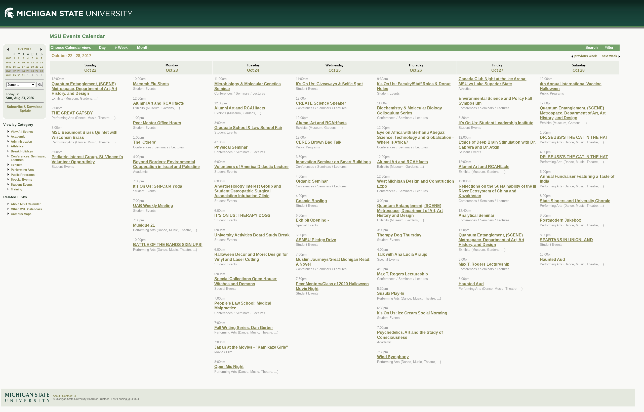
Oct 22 (90, 70)
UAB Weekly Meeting (153, 205)
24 (23, 71)
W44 (8, 75)
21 (41, 66)
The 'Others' (144, 142)
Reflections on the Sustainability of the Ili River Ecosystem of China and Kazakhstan (497, 191)
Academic (18, 136)
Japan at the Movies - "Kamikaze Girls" (251, 347)
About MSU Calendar (26, 204)
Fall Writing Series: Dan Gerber (243, 327)
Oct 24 (253, 70)
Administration (21, 141)
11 (28, 62)
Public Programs (23, 175)
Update (25, 110)
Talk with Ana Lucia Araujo (402, 254)
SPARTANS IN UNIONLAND (566, 239)
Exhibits (16, 165)
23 (18, 71)
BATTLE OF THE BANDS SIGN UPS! (168, 244)
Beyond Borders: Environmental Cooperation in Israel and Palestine (166, 164)
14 (41, 62)
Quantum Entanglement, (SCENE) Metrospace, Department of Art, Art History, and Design (84, 88)
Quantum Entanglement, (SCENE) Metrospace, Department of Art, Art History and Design (410, 210)
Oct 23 (172, 70)
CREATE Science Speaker (321, 103)
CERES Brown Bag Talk (318, 142)
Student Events (22, 184)
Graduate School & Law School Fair (248, 127)
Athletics (17, 146)
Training (16, 189)
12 (32, 62)
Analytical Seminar (476, 215)
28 (41, 71)
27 (36, 71)
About (56, 395)
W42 (8, 66)
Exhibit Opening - (312, 220)
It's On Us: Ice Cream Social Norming (412, 313)
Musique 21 (144, 225)
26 (32, 71)
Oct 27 (497, 70)
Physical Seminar (231, 147)
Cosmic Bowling (311, 200)
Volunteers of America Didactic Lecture (251, 166)
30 (18, 75)
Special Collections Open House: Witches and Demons (245, 281)
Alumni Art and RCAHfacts (158, 103)
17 (23, 66)
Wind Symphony (393, 356)
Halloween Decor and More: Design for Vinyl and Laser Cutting (251, 256)
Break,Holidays (22, 151)
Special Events (21, 179)
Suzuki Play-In (390, 293)
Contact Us (69, 395)
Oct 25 (335, 70)
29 (14, 75)
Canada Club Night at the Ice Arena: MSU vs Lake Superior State (493, 81)
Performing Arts (22, 170)
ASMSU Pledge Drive (316, 239)
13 (36, 62)
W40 (8, 58)
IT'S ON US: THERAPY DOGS (242, 215)
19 (32, 66)
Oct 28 (579, 70)
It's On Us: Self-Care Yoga (157, 186)
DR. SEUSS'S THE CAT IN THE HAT (574, 137)
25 (27, 71)
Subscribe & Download (25, 107)
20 (36, 66)
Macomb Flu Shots (151, 83)
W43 (8, 71)
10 (23, 62)
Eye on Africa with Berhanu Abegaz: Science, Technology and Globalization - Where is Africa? (415, 137)
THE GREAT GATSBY (72, 113)
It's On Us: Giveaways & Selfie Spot (329, 83)
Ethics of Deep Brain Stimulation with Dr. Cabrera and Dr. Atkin (497, 144)
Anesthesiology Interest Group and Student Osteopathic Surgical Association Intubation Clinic (247, 191)
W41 (8, 62)
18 (27, 66)
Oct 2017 (24, 49)
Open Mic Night (229, 366)
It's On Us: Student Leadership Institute (496, 122)
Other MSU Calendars (26, 209)
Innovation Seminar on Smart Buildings (333, 161)
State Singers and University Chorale (575, 200)
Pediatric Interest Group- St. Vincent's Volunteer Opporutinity (87, 159)
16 (18, 66)
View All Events (22, 132)
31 (23, 75)
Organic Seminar (312, 181)
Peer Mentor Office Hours (157, 122)
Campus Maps (21, 214)
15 (14, 66)
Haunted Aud (471, 283)
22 (14, 71)
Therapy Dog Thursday (399, 235)
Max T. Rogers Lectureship (402, 274)
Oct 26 (416, 70)
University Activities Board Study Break (252, 235)
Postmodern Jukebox (560, 220)
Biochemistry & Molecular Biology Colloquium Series (409, 110)
